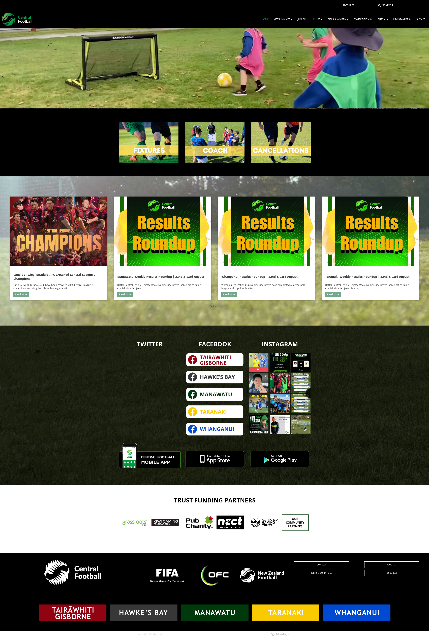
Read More (21, 294)
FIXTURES (348, 5)
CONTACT (321, 564)
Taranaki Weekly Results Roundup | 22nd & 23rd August (367, 277)
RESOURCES (391, 572)
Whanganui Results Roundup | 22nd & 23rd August (259, 277)
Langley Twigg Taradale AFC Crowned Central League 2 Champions (54, 277)
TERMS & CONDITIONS (321, 572)
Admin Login (282, 634)
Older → (214, 306)
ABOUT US (392, 564)
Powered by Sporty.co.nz (149, 634)
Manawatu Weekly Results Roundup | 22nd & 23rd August (160, 277)
